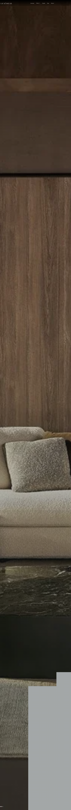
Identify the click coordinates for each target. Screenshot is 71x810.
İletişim (52, 3)
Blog (48, 3)
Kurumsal (32, 3)
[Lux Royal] (6, 3)
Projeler (43, 3)
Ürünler (37, 3)
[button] (0, 806)
